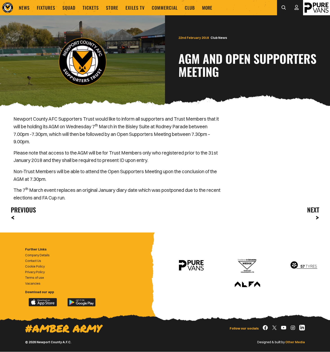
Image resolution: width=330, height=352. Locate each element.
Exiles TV (135, 7)
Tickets (91, 7)
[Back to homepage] (7, 7)
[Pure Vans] (316, 7)
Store (112, 7)
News (24, 7)
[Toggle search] (283, 7)
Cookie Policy (35, 266)
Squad (68, 7)
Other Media (295, 342)
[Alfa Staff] (247, 284)
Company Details (37, 255)
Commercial (165, 7)
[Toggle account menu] (296, 7)
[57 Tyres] (304, 265)
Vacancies (32, 283)
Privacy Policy (35, 272)
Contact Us (33, 261)
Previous (22, 209)
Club (190, 7)
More (207, 7)
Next (313, 209)
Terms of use (34, 278)
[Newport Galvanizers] (247, 265)
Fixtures (46, 7)
